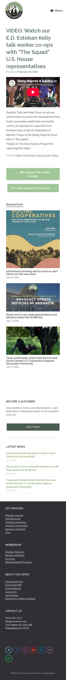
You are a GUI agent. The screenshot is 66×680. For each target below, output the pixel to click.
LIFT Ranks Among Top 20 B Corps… (33, 188)
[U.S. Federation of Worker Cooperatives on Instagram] (25, 650)
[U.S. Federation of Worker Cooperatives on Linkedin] (41, 650)
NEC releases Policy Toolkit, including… (33, 174)
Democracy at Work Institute (20, 598)
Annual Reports (13, 588)
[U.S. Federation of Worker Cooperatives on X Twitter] (8, 650)
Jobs (7, 532)
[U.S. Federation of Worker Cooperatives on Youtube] (33, 650)
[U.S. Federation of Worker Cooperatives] (14, 10)
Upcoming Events (14, 581)
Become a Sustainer (15, 529)
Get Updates (11, 595)
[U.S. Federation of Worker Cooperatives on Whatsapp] (8, 658)
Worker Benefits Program (18, 562)
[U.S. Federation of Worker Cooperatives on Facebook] (17, 650)
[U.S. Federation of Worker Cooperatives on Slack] (49, 650)
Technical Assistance (15, 522)
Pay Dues (10, 558)
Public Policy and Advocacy (37, 155)
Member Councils (14, 515)
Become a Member (15, 555)
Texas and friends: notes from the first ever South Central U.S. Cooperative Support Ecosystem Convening (31, 483)
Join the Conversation (16, 525)
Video (55, 155)
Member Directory (14, 551)
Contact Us (11, 591)
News (19, 155)
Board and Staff (13, 584)
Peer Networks (13, 518)
